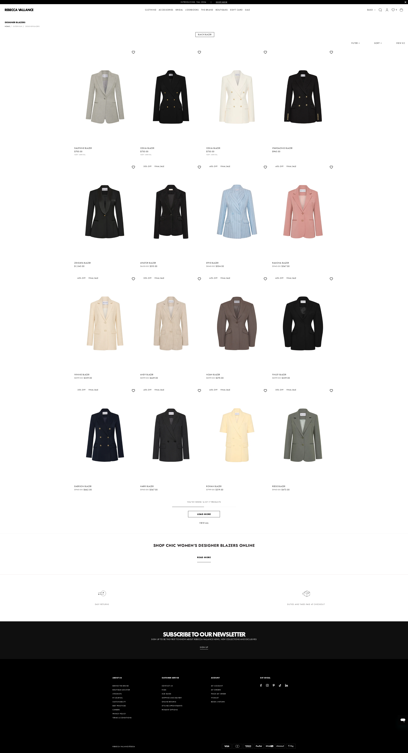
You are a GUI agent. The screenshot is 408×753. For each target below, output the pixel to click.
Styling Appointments (172, 706)
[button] (380, 9)
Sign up (204, 647)
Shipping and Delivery (172, 698)
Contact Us (167, 686)
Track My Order (218, 694)
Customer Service (170, 678)
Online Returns (169, 702)
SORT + (378, 43)
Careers (116, 710)
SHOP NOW (221, 2)
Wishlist (215, 698)
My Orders (216, 690)
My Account (217, 686)
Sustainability (119, 702)
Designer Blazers (32, 26)
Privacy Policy (119, 714)
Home (7, 26)
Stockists (117, 694)
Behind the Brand (121, 686)
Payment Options (170, 710)
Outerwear (17, 26)
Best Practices (119, 706)
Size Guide (166, 694)
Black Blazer (205, 34)
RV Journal (118, 698)
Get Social (265, 678)
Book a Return (218, 702)
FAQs (164, 690)
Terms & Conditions (122, 718)
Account (215, 678)
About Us (117, 678)
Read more (204, 557)
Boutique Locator (121, 690)
